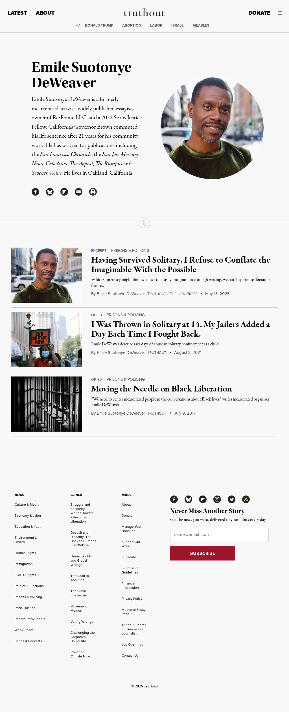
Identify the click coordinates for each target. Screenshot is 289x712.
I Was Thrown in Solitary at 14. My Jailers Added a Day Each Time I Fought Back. (180, 330)
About (45, 13)
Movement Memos (79, 608)
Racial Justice (25, 608)
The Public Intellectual (79, 593)
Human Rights (25, 552)
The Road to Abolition (80, 578)
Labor (156, 25)
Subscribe (129, 557)
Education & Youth (29, 526)
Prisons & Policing (130, 251)
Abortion (131, 25)
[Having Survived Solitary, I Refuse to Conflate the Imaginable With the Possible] (46, 275)
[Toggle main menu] (280, 13)
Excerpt (98, 250)
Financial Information (130, 585)
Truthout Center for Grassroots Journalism (134, 629)
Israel (177, 25)
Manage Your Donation (131, 528)
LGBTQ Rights (25, 574)
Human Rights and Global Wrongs (81, 560)
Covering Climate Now (80, 654)
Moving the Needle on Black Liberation (161, 389)
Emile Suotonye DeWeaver (121, 294)
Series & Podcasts (28, 641)
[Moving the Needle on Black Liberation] (46, 404)
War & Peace (24, 630)
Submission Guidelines (130, 570)
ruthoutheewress (172, 294)
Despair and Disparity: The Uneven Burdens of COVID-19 (83, 539)
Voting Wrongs (82, 621)
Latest (17, 13)
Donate (259, 13)
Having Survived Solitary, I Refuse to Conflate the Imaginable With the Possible (180, 265)
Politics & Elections (29, 585)
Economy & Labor (28, 515)
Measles (201, 25)
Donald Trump (99, 25)
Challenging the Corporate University (83, 637)
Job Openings (132, 644)
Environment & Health (26, 539)
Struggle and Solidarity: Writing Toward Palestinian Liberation (82, 513)
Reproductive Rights (30, 619)
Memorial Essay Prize (133, 611)
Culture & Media (27, 504)
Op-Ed (96, 315)
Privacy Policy (132, 598)
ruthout (156, 352)
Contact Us (130, 655)
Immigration (24, 563)
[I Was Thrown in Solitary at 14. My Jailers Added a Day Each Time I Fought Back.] (46, 339)
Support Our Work (131, 544)
